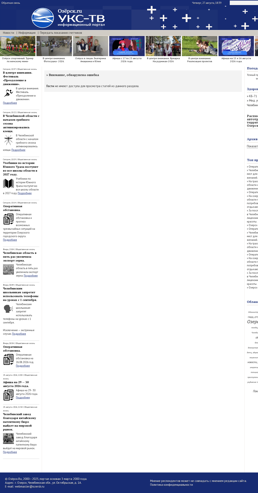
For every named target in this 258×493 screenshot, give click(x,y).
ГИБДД (250, 317)
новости (252, 362)
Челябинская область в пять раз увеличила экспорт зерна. (19, 256)
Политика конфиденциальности (171, 485)
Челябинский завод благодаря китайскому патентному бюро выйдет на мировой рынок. (19, 421)
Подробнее (10, 103)
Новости (8, 33)
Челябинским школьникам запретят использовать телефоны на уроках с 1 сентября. (20, 294)
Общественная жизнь (27, 69)
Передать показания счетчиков (61, 33)
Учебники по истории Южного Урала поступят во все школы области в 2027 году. (20, 168)
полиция (254, 372)
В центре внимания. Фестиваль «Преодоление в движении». (17, 78)
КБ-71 (253, 96)
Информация (27, 33)
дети (249, 352)
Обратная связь (10, 3)
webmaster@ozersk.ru (29, 486)
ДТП (256, 317)
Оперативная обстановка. (12, 208)
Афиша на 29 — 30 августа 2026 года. (16, 384)
